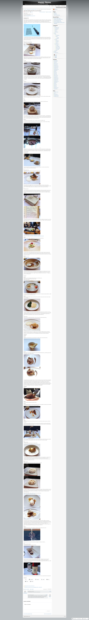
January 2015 (55, 60)
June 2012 (55, 84)
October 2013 (56, 68)
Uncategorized (63, 5)
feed (56, 9)
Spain (57, 42)
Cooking (52, 5)
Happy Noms (44, 2)
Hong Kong (57, 35)
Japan (57, 36)
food (27, 587)
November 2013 (56, 67)
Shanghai (57, 38)
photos (37, 587)
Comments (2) (49, 589)
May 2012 (55, 85)
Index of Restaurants (57, 15)
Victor (50, 596)
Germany (57, 41)
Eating (55, 5)
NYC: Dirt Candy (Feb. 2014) (57, 21)
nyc (32, 587)
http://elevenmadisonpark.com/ (30, 15)
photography (34, 587)
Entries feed (55, 94)
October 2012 (56, 80)
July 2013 (55, 71)
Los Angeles (57, 46)
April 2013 (55, 73)
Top (64, 616)
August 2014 (55, 61)
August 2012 (55, 82)
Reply (50, 591)
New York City (31, 9)
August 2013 (55, 70)
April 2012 (55, 86)
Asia (55, 34)
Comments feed (56, 95)
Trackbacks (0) (45, 589)
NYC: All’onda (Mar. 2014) (57, 20)
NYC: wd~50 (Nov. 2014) (57, 18)
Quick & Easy (57, 28)
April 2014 (55, 62)
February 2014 (56, 63)
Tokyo (58, 37)
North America (35, 9)
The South (57, 49)
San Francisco (58, 48)
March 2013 (55, 74)
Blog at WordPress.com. (27, 616)
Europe (56, 39)
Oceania (56, 50)
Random (59, 5)
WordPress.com (56, 96)
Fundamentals (57, 27)
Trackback (32, 589)
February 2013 (56, 75)
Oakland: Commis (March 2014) (58, 19)
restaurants (40, 587)
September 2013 (56, 69)
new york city (29, 587)
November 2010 (56, 87)
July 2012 (55, 83)
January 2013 (55, 76)
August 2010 (55, 88)
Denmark (57, 40)
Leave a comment (27, 589)
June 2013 (55, 72)
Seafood (56, 29)
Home (50, 6)
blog (25, 587)
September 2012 (56, 81)
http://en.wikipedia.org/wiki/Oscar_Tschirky (34, 235)
